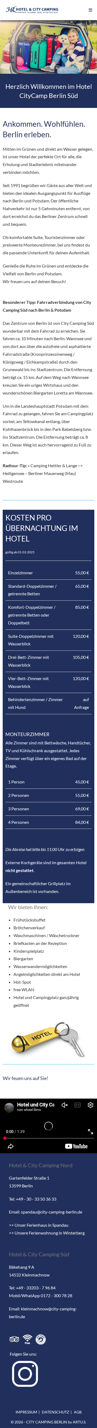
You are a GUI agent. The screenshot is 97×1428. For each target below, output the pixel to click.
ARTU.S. (79, 1422)
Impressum (26, 1412)
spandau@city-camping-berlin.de (51, 1211)
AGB (78, 1412)
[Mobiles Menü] (90, 10)
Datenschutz (55, 1412)
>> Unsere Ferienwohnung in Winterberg (47, 1232)
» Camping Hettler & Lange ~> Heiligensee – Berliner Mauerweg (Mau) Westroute (43, 473)
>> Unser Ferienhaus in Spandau (38, 1224)
